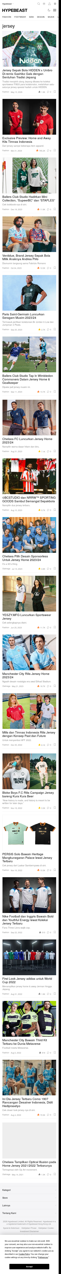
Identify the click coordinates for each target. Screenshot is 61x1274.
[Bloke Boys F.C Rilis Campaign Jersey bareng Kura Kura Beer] (29, 771)
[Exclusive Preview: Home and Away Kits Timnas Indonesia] (29, 117)
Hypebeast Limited (16, 1221)
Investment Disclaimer (29, 1231)
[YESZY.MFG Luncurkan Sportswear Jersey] (29, 593)
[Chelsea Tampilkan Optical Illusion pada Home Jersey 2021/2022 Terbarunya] (29, 1141)
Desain (41, 16)
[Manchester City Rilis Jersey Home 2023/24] (29, 652)
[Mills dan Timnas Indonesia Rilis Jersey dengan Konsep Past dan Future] (29, 711)
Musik (51, 16)
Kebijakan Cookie (46, 1228)
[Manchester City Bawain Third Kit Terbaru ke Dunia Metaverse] (29, 1019)
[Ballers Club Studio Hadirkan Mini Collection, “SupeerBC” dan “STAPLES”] (29, 175)
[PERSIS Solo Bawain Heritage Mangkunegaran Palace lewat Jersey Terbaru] (29, 833)
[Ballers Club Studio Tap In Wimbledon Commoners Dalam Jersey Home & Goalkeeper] (29, 354)
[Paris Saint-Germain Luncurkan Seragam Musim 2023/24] (29, 293)
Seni (31, 16)
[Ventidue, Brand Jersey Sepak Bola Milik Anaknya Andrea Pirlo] (29, 234)
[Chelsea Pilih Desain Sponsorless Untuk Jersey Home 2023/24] (29, 535)
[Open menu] (54, 10)
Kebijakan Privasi (29, 1228)
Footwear (20, 16)
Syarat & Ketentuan (11, 1228)
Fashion (6, 16)
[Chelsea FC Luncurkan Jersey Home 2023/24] (29, 417)
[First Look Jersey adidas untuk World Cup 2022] (29, 957)
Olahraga (6, 568)
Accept (29, 1267)
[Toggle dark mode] (49, 10)
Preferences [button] (43, 1257)
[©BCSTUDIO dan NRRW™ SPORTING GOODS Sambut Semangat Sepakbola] (29, 476)
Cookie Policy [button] (24, 1254)
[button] (54, 91)
